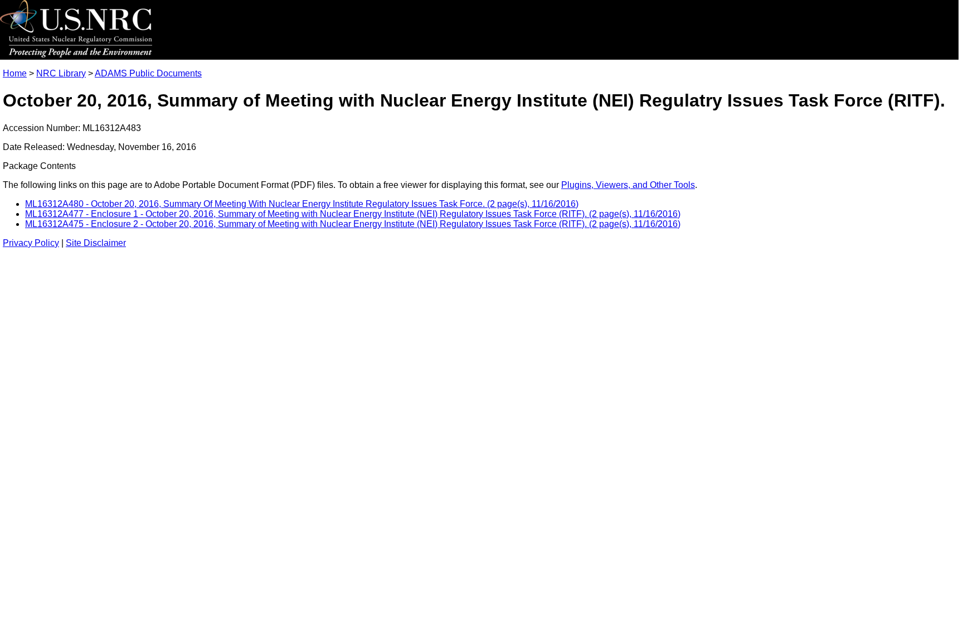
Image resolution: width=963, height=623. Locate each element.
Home (15, 73)
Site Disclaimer (96, 243)
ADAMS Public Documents (148, 73)
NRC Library (61, 73)
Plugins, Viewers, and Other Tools (628, 185)
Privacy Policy (31, 243)
